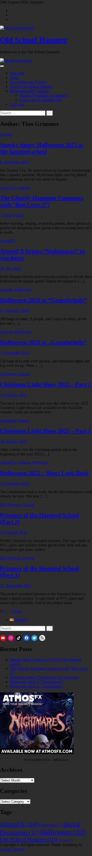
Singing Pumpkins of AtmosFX (44, 95)
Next (17, 611)
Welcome (17, 73)
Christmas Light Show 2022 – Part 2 (45, 384)
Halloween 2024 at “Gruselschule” (43, 300)
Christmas (7, 374)
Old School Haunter (33, 39)
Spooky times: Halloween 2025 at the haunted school (41, 148)
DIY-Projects (10, 504)
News (14, 77)
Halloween (22, 289)
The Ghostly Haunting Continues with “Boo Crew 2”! (41, 201)
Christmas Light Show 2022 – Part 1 (45, 431)
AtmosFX (7, 188)
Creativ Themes (12, 849)
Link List (17, 104)
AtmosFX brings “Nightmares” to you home (44, 677)
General (6, 134)
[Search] (49, 113)
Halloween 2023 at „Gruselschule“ (43, 342)
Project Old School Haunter (31, 86)
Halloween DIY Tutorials (29, 91)
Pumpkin (65, 840)
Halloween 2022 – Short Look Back (44, 473)
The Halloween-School (28, 82)
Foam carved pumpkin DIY (41, 100)
